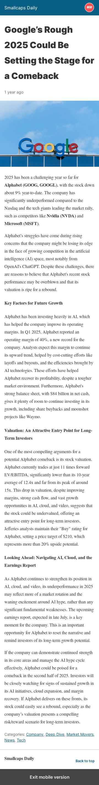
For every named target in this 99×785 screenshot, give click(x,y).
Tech (21, 740)
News (9, 740)
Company (34, 734)
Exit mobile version (50, 777)
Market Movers (80, 734)
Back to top (85, 761)
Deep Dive (55, 734)
